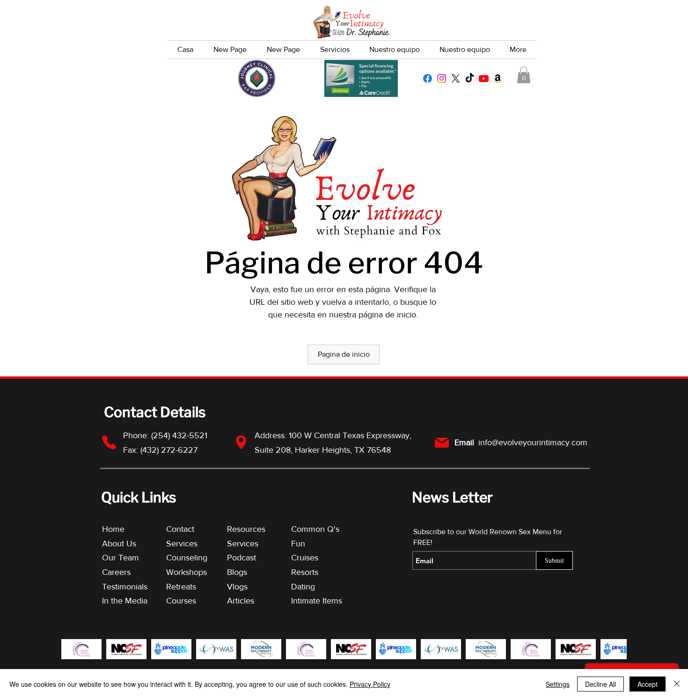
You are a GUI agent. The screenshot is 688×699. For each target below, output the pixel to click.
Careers (116, 572)
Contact (180, 529)
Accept (647, 684)
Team (128, 557)
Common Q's (315, 529)
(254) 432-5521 (180, 435)
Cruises (304, 557)
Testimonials (126, 586)
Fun (298, 543)
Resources (246, 529)
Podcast (241, 557)
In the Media (124, 600)
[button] (524, 74)
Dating (303, 586)
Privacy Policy (370, 684)
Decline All (600, 684)
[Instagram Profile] (441, 78)
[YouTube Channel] (484, 78)
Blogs (237, 572)
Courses (181, 600)
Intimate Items (316, 600)
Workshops (186, 572)
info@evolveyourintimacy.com (532, 442)
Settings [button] (558, 684)
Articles (240, 600)
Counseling (186, 557)
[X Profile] (455, 78)
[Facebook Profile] (427, 78)
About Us (119, 543)
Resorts (304, 572)
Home (113, 529)
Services (182, 543)
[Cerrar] (676, 684)
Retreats (181, 586)
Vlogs (237, 586)
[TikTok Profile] (470, 78)
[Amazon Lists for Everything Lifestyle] (498, 78)
